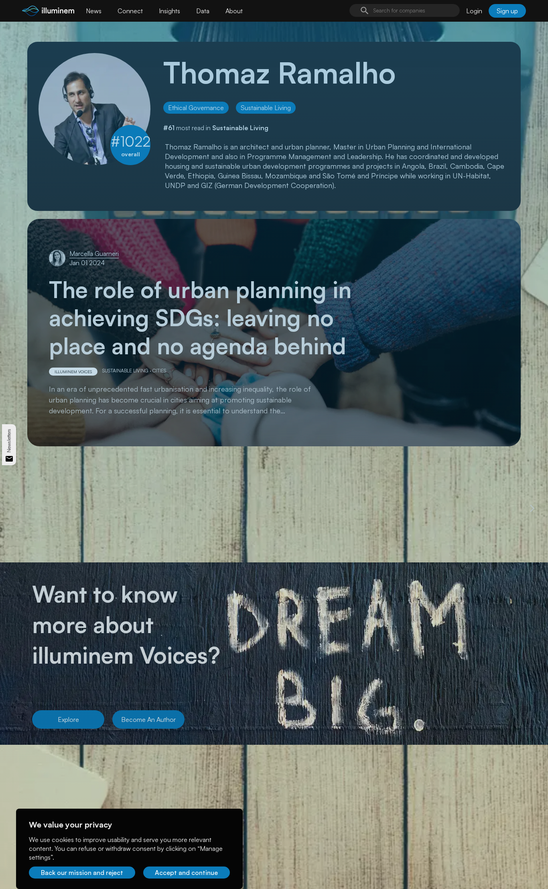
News (93, 11)
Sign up (507, 11)
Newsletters (9, 440)
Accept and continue (186, 873)
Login (474, 11)
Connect (130, 11)
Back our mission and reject (82, 873)
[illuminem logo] (48, 12)
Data (202, 11)
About (234, 11)
